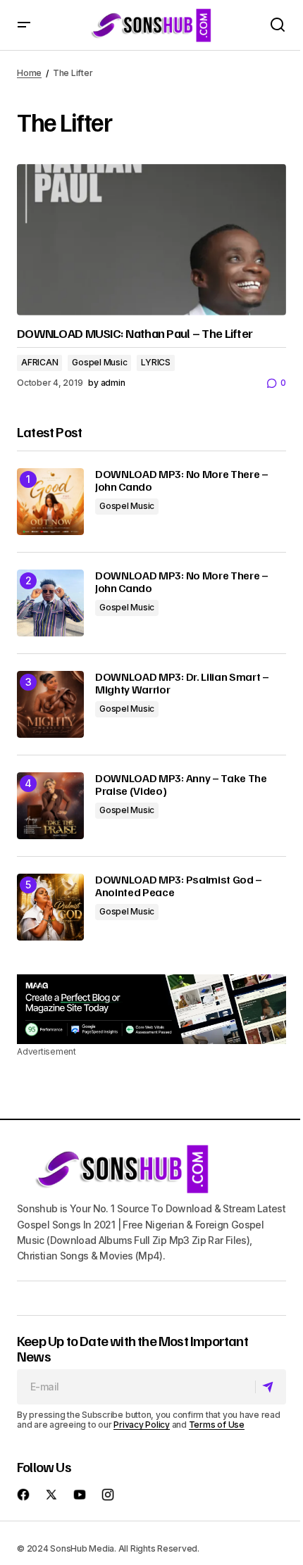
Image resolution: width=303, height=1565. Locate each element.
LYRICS (156, 362)
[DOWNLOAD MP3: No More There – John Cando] (50, 501)
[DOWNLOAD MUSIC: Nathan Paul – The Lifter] (151, 239)
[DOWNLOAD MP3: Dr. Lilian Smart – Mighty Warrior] (50, 704)
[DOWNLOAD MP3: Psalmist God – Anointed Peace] (50, 907)
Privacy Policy (141, 1424)
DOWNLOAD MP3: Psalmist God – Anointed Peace (178, 886)
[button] (24, 25)
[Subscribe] (270, 1387)
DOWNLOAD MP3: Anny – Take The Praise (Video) (181, 784)
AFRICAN (39, 362)
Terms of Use (217, 1424)
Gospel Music (99, 362)
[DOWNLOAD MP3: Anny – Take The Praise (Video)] (50, 805)
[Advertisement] (151, 1009)
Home (29, 73)
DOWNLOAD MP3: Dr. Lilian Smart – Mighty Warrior (182, 683)
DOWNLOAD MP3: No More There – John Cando (181, 480)
